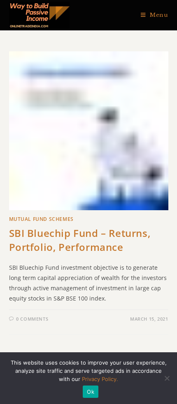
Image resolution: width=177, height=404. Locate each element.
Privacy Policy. (100, 379)
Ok (90, 391)
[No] (167, 378)
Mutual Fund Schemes (41, 219)
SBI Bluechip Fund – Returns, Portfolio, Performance (80, 240)
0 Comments (32, 319)
